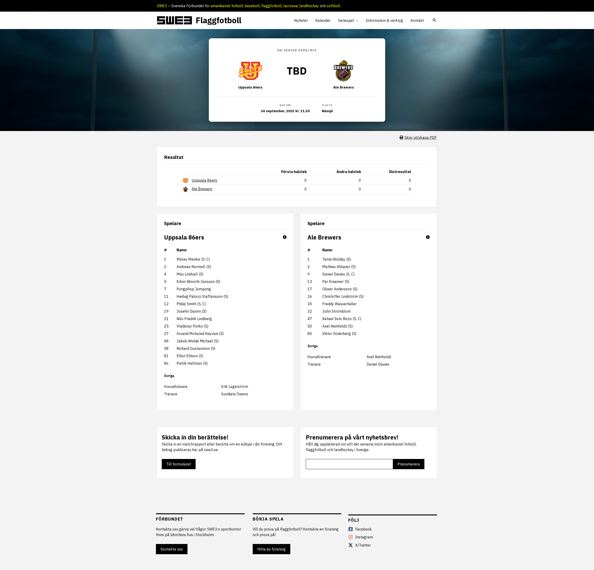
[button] (356, 20)
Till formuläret (178, 464)
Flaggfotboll (218, 20)
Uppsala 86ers (250, 87)
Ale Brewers (343, 87)
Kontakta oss (172, 549)
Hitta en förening (271, 549)
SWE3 (162, 5)
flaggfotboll (271, 5)
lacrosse (290, 5)
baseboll (252, 5)
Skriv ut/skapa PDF (420, 137)
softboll (333, 5)
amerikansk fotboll (227, 5)
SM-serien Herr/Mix (297, 50)
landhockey (309, 5)
